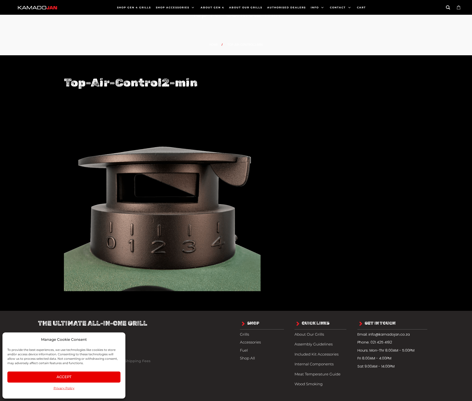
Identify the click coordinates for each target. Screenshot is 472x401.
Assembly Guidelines (314, 344)
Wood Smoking (309, 384)
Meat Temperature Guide (317, 374)
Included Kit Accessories (317, 354)
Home (213, 45)
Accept (64, 376)
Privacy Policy (64, 388)
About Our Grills (309, 334)
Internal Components (314, 364)
